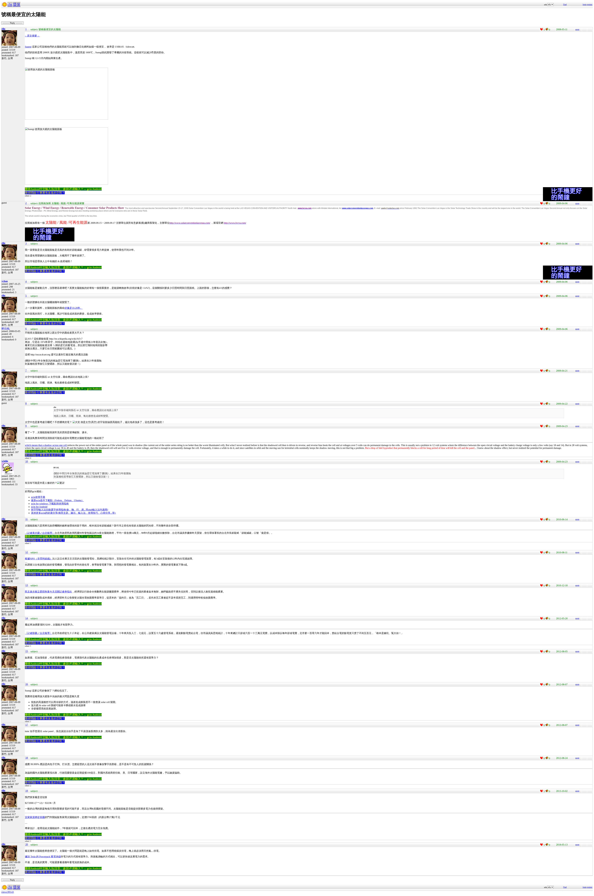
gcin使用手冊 (38, 497)
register (589, 4)
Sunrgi (28, 46)
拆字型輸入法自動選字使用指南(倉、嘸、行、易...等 (59, 509)
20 (26, 844)
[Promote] (541, 29)
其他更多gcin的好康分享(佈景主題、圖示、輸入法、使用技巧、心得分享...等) (73, 513)
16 (26, 684)
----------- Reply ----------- (12, 23)
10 (26, 461)
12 (26, 552)
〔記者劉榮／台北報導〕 (38, 633)
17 (26, 724)
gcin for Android (39, 506)
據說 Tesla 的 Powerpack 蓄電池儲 (43, 856)
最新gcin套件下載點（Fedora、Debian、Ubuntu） (57, 500)
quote (577, 29)
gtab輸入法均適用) (98, 509)
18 (26, 757)
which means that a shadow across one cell (46, 445)
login (584, 4)
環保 (16, 4)
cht (10, 4)
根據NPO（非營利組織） (38, 558)
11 (26, 519)
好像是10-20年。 (74, 308)
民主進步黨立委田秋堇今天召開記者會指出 (48, 591)
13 (26, 585)
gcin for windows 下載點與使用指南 (50, 503)
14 (26, 618)
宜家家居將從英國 (35, 817)
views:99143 (7, 892)
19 (26, 790)
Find (565, 4)
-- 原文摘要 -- (32, 35)
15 (26, 651)
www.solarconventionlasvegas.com (357, 208)
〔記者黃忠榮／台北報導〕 (40, 533)
